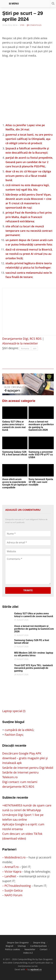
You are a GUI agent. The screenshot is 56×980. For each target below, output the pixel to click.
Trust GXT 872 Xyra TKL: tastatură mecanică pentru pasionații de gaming (33, 668)
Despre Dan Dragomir (18, 942)
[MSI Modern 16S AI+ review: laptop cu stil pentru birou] (7, 654)
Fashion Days (14, 735)
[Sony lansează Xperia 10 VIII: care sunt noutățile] (41, 470)
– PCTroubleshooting (16, 886)
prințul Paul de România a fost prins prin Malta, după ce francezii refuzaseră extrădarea (29, 217)
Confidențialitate (38, 946)
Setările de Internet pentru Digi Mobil (27, 768)
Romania (25, 348)
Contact (43, 949)
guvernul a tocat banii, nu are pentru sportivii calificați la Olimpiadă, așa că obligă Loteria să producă (29, 139)
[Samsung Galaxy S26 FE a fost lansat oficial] (14, 443)
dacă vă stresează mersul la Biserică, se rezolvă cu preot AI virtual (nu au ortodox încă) (29, 254)
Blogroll (9, 946)
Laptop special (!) (13, 711)
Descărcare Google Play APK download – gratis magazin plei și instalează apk (25, 758)
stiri (34, 348)
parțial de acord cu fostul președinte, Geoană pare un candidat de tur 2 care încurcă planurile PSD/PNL (29, 162)
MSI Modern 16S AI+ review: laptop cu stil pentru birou (33, 654)
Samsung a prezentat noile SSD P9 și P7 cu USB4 (41, 455)
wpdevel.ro (36, 969)
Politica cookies (12, 949)
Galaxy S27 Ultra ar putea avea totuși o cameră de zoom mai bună (14, 425)
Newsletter (29, 949)
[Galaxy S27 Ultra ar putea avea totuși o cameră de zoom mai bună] (14, 412)
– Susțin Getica (12, 890)
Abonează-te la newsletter (20, 343)
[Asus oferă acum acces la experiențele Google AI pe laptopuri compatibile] (14, 470)
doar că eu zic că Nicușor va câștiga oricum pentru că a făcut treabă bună (28, 175)
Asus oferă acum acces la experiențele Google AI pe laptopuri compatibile (14, 483)
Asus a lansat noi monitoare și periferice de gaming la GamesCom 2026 (41, 425)
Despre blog (39, 942)
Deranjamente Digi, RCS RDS (22, 339)
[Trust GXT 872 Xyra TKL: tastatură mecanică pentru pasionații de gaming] (7, 666)
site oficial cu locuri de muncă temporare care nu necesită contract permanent (29, 230)
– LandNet (9, 876)
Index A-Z (28, 952)
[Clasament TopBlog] (28, 909)
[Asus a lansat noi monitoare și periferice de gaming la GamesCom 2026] (41, 412)
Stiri (22, 25)
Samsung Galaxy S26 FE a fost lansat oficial (14, 453)
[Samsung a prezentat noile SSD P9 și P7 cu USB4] (41, 443)
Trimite (28, 590)
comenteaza (35, 25)
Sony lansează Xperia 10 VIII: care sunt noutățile (41, 482)
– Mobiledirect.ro (14, 857)
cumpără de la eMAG (19, 730)
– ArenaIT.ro (10, 867)
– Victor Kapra (11, 872)
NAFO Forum (13, 895)
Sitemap (22, 946)
